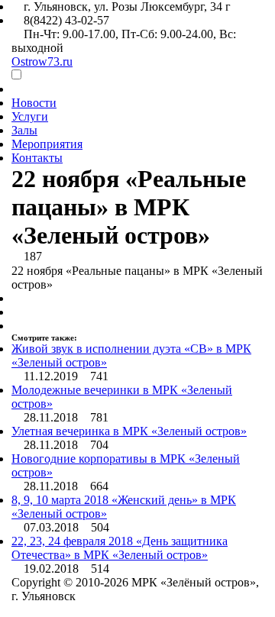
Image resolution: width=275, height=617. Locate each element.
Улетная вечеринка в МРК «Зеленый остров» (129, 431)
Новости (34, 102)
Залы (24, 130)
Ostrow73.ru (42, 61)
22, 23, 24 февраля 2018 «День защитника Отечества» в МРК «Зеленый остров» (119, 548)
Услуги (29, 116)
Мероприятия (46, 143)
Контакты (37, 157)
